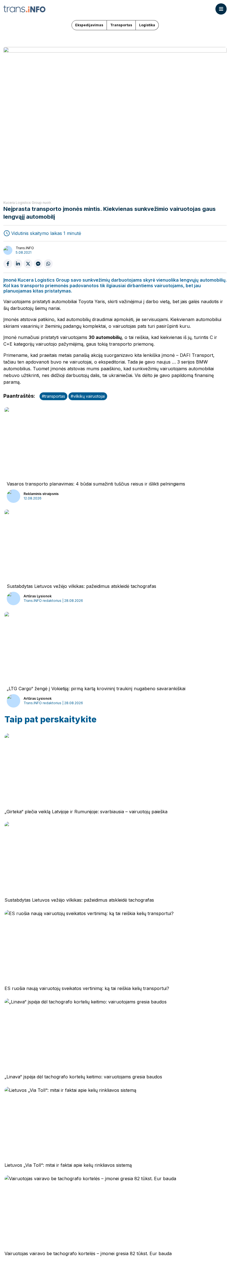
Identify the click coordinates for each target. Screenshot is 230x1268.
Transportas (121, 25)
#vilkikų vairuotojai (88, 396)
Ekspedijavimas (89, 25)
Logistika (147, 25)
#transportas (53, 396)
